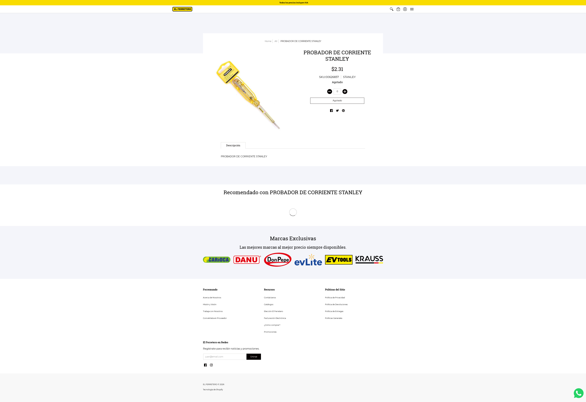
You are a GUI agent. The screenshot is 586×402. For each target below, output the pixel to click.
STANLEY (349, 77)
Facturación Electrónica (275, 318)
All (276, 41)
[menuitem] (391, 9)
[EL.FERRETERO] (182, 9)
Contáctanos (270, 297)
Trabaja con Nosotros (213, 311)
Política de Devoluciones (336, 304)
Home (268, 41)
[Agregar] (344, 91)
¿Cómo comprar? (272, 325)
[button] (391, 9)
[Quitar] (329, 91)
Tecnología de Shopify (213, 389)
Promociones (270, 332)
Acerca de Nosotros (212, 297)
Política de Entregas (334, 311)
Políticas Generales (333, 318)
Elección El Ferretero (273, 311)
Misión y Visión (209, 304)
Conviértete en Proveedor (215, 318)
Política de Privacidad (335, 297)
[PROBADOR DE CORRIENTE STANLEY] (248, 92)
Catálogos (268, 304)
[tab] (233, 145)
